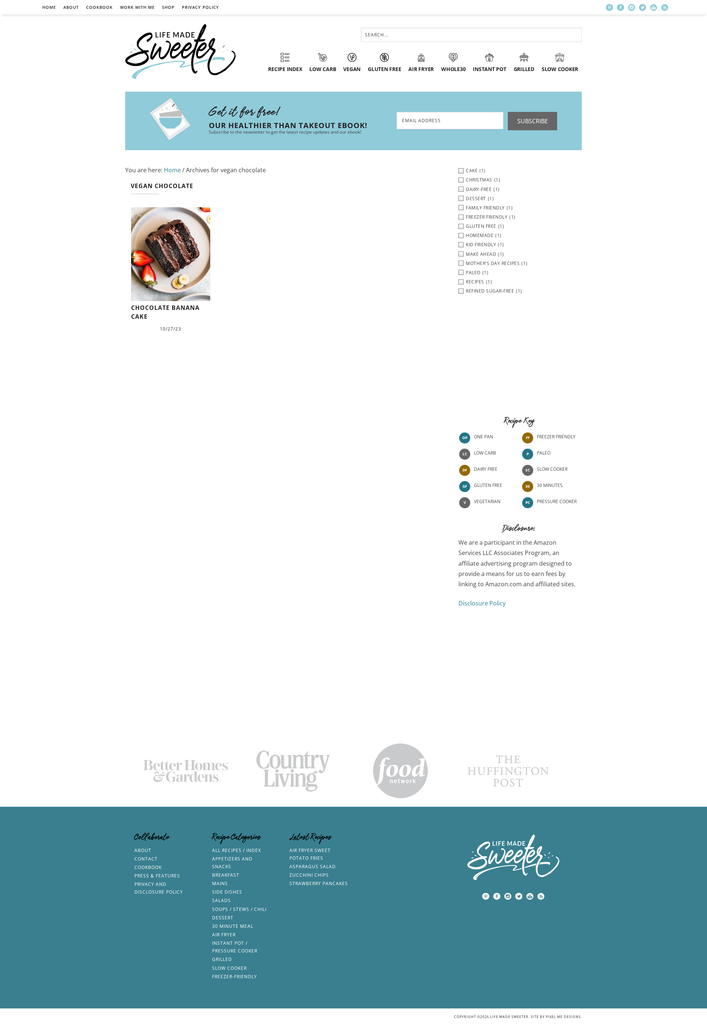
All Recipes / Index (236, 850)
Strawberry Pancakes (318, 883)
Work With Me (137, 7)
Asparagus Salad (312, 866)
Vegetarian (487, 501)
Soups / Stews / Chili (239, 909)
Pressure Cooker (557, 501)
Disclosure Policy (482, 603)
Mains (220, 883)
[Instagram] (631, 7)
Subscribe (532, 121)
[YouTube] (653, 7)
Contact (146, 859)
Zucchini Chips (309, 875)
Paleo (544, 453)
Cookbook (99, 7)
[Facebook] (620, 7)
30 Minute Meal (232, 926)
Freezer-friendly (234, 976)
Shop (168, 7)
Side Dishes (227, 892)
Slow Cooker (552, 469)
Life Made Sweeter (180, 51)
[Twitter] (642, 7)
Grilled (222, 959)
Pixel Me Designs (563, 1016)
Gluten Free (488, 485)
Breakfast (225, 875)
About (71, 7)
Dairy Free (485, 469)
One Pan (483, 437)
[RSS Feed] (664, 7)
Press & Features (157, 876)
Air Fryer (224, 935)
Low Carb (485, 453)
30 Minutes (550, 485)
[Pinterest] (609, 7)
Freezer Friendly (556, 437)
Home (49, 7)
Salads (221, 900)
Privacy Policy (200, 7)
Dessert (222, 918)
